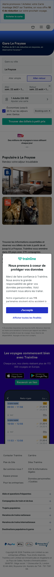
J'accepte (27, 310)
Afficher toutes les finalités (27, 317)
